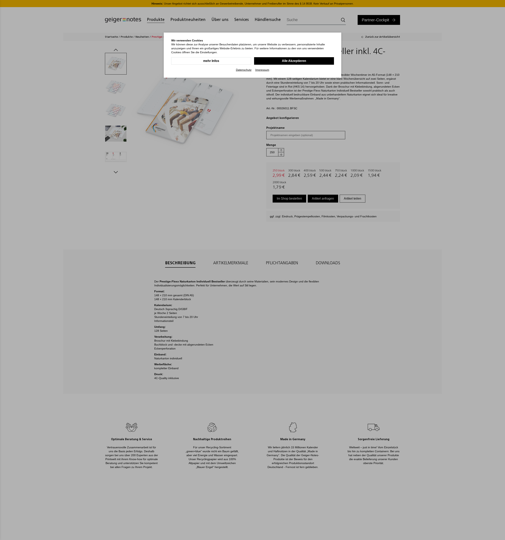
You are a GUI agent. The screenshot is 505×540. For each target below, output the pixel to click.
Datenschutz (244, 69)
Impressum (262, 69)
